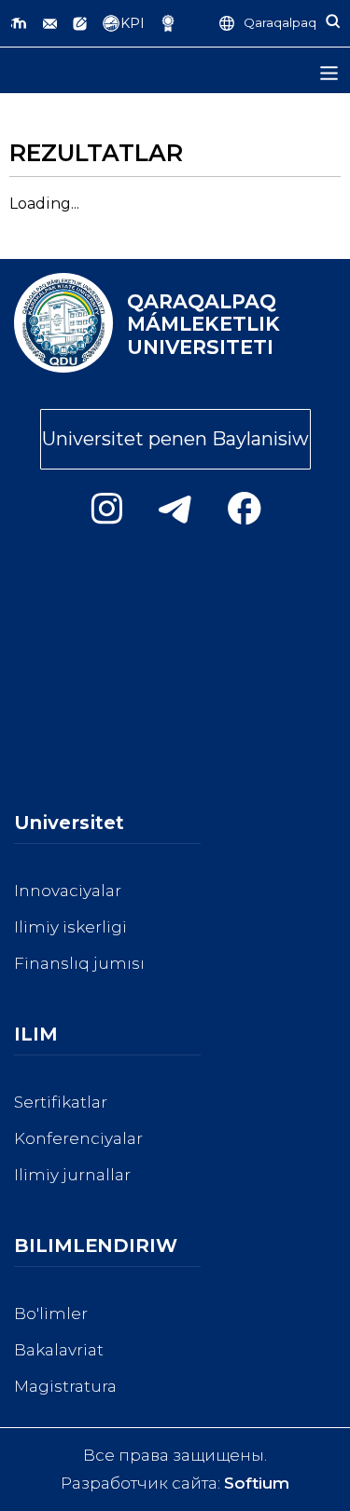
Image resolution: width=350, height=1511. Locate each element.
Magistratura (65, 1386)
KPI (132, 23)
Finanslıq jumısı (79, 963)
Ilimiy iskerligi (70, 927)
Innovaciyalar (67, 890)
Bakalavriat (59, 1350)
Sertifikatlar (60, 1102)
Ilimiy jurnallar (72, 1174)
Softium (256, 1483)
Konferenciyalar (78, 1138)
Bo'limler (51, 1313)
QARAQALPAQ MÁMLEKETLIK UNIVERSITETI (203, 324)
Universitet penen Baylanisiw (175, 439)
